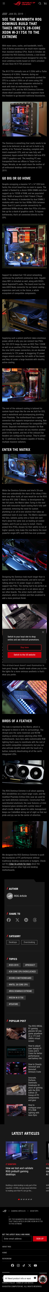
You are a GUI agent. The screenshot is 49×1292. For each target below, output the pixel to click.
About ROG (6, 1247)
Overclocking (29, 942)
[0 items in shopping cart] (45, 3)
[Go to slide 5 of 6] (29, 1199)
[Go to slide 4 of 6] (26, 1199)
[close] (43, 632)
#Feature (13, 1004)
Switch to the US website (24, 654)
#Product (30, 965)
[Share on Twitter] (17, 920)
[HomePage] (4, 1211)
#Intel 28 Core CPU (18, 984)
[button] (3, 3)
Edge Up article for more (20, 864)
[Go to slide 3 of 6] (24, 1199)
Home (4, 1253)
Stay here (24, 647)
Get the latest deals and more (16, 1234)
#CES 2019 (13, 965)
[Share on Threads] (35, 920)
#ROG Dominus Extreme (20, 991)
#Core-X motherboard (20, 978)
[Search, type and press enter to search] (40, 3)
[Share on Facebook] (9, 920)
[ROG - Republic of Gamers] (24, 3)
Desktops (13, 942)
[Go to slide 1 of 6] (19, 1199)
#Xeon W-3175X (16, 997)
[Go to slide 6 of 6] (31, 1199)
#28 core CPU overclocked (22, 971)
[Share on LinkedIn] (26, 920)
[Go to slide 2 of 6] (21, 1199)
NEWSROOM (6, 1259)
